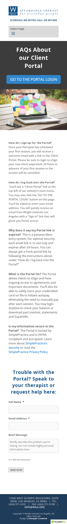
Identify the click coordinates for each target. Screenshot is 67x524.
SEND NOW (16, 470)
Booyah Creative (38, 518)
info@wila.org (34, 507)
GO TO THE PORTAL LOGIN (33, 79)
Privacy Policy (38, 352)
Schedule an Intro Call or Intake (33, 20)
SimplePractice (19, 352)
